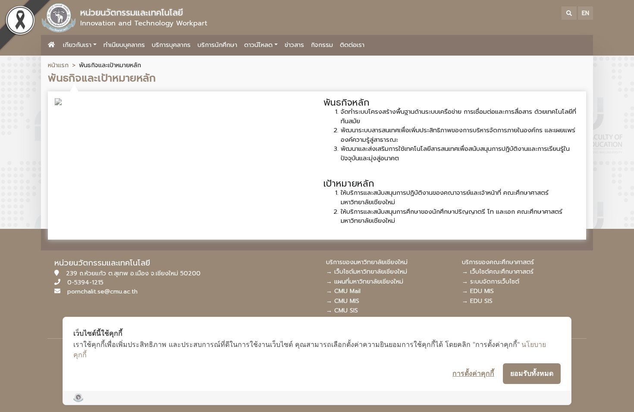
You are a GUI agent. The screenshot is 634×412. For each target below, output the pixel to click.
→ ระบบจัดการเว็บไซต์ (490, 281)
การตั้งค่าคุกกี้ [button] (473, 373)
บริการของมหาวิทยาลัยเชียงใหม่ (367, 262)
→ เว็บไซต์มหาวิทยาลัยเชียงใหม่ (366, 271)
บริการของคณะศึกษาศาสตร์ (498, 262)
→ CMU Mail (343, 291)
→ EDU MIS (478, 291)
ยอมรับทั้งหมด (531, 373)
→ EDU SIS (477, 301)
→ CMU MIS (342, 301)
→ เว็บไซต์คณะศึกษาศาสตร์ (498, 271)
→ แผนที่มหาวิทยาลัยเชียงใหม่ (364, 281)
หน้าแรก (58, 65)
